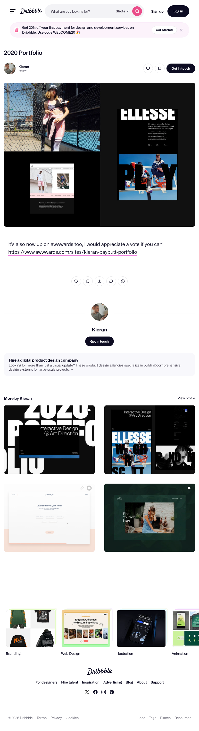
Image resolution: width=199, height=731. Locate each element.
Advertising (112, 682)
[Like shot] (148, 68)
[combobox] (79, 11)
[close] (181, 30)
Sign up (157, 11)
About (142, 682)
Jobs (141, 718)
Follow (22, 70)
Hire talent (69, 682)
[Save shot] (160, 68)
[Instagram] (103, 692)
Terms (42, 718)
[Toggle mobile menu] (12, 11)
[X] (87, 692)
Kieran (23, 67)
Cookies (72, 718)
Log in (178, 11)
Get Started (164, 30)
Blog (129, 682)
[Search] (137, 11)
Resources (182, 718)
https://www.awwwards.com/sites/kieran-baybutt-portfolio (72, 252)
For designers (46, 682)
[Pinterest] (112, 692)
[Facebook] (95, 692)
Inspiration (91, 682)
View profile (186, 398)
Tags (152, 718)
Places (165, 718)
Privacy (56, 718)
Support (157, 682)
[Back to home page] (31, 11)
